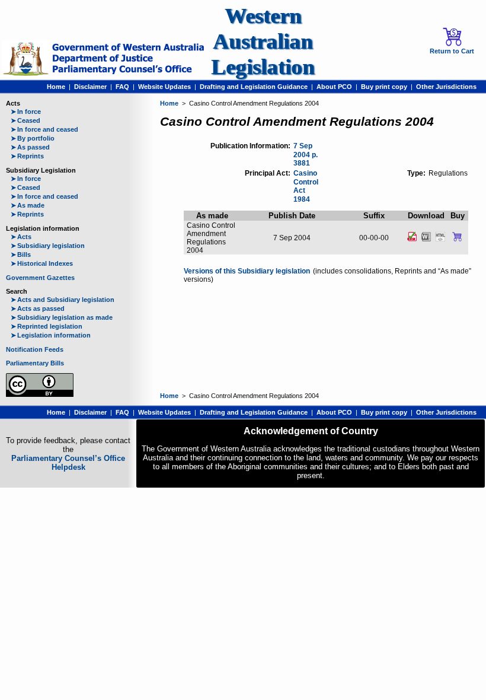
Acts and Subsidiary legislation (62, 299)
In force (26, 111)
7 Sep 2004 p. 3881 (305, 154)
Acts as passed (38, 308)
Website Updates (164, 86)
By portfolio (33, 138)
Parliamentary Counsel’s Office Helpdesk (68, 463)
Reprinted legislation (46, 326)
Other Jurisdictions (446, 86)
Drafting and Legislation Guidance (254, 86)
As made (27, 205)
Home (56, 86)
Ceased (25, 120)
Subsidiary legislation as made (62, 317)
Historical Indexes (42, 263)
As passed (30, 147)
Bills (21, 254)
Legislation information (51, 335)
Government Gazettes (40, 277)
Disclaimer (90, 86)
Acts (21, 236)
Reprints (27, 156)
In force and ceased (44, 129)
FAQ (122, 86)
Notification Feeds (34, 349)
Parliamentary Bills (35, 363)
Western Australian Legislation (263, 41)
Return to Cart (452, 51)
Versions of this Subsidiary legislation (247, 271)
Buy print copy (384, 86)
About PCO (334, 86)
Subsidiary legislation (48, 245)
